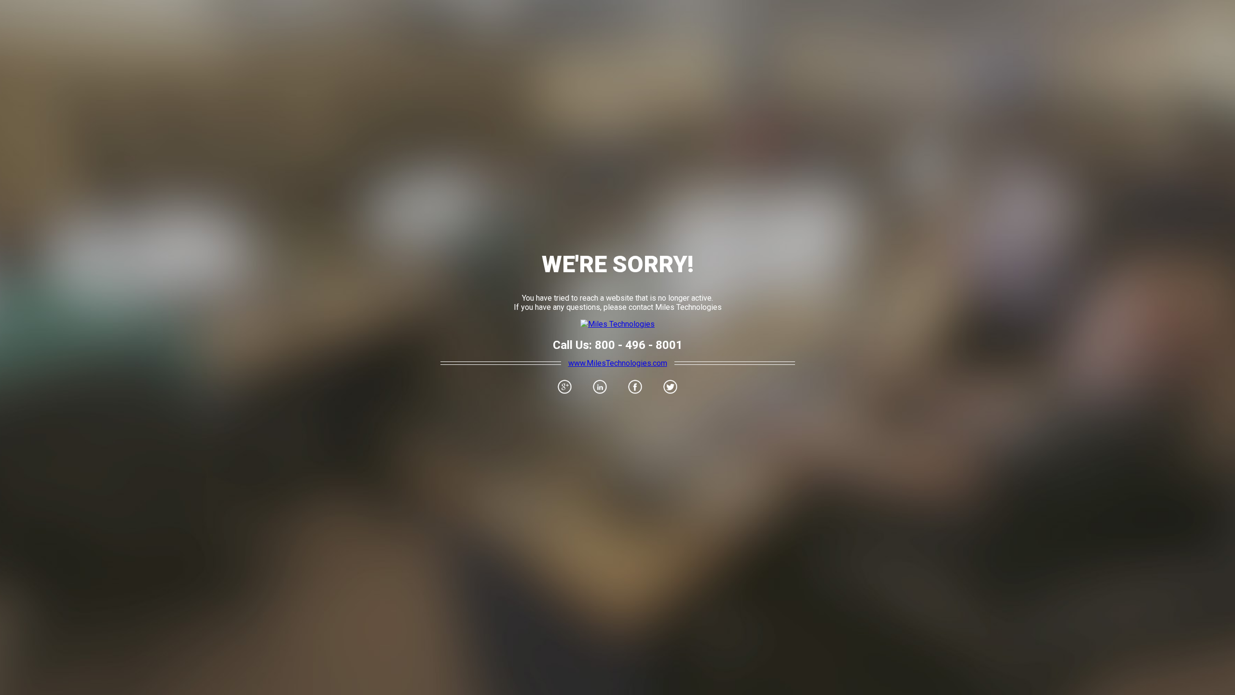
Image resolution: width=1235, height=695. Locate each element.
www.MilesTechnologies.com (617, 363)
